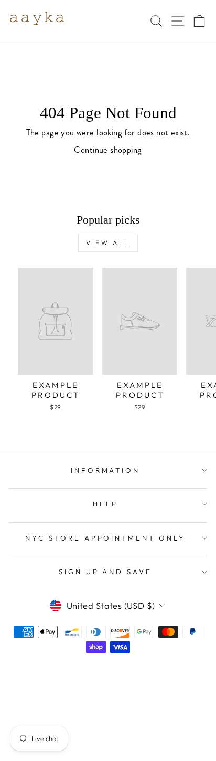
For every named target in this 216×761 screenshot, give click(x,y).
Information (106, 470)
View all (108, 243)
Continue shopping (108, 150)
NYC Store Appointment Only (105, 538)
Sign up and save (106, 571)
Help (105, 504)
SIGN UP (167, 681)
